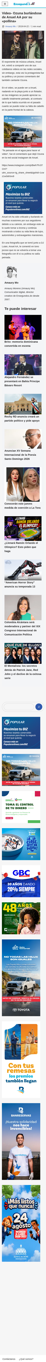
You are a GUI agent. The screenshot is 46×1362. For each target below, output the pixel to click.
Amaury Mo (10, 26)
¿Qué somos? (26, 1359)
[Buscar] (38, 706)
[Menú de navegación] (5, 4)
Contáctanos (8, 1359)
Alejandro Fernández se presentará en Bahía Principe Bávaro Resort (22, 381)
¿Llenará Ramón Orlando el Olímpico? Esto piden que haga (21, 547)
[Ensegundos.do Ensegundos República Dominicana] (24, 3)
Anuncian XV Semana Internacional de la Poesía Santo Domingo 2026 (20, 454)
